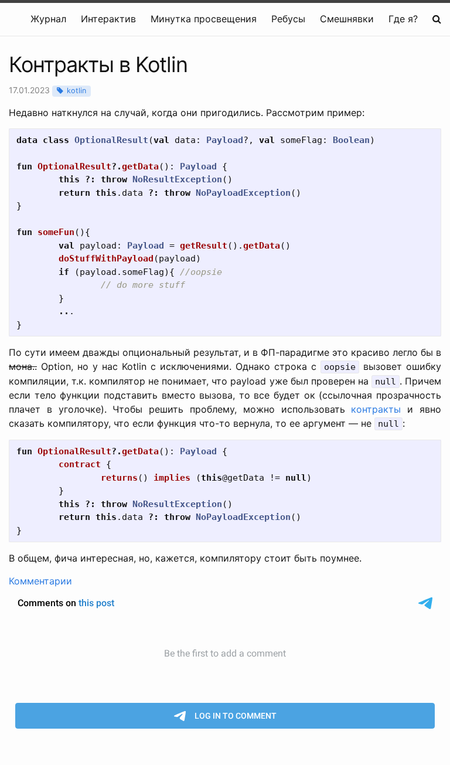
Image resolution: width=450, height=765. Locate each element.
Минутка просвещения (204, 19)
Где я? (403, 19)
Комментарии (40, 581)
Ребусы (288, 19)
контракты (376, 409)
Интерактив (108, 19)
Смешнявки (347, 19)
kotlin (76, 90)
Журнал (48, 19)
